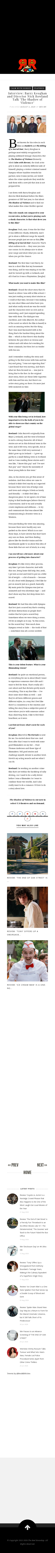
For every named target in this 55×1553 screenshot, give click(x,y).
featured (39, 88)
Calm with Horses (21, 88)
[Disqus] (27, 1039)
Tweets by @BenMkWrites (18, 1373)
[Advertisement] (27, 27)
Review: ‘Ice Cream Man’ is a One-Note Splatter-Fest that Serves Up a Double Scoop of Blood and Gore (34, 1291)
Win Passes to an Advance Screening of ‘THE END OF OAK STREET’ (33, 1334)
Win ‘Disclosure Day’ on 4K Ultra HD (33, 1248)
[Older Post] (38, 1168)
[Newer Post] (17, 1168)
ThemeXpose (27, 1549)
